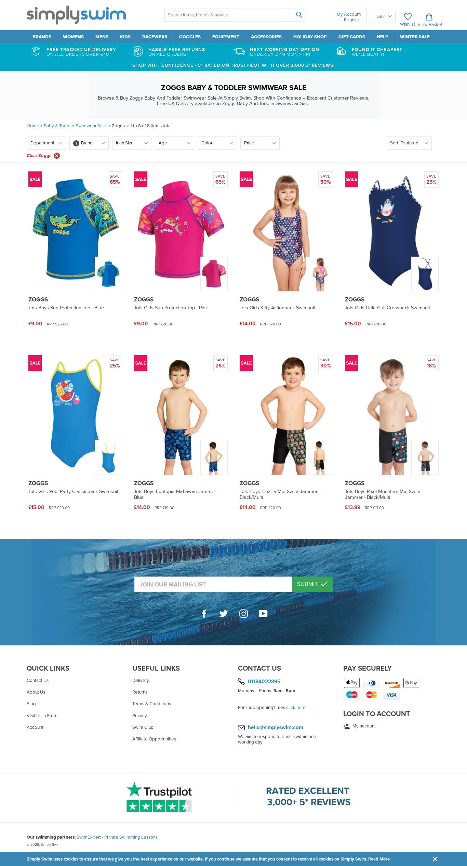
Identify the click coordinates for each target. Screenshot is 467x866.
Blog (31, 704)
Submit (308, 584)
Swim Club (143, 727)
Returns (139, 692)
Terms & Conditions (151, 704)
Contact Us (38, 680)
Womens (73, 37)
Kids (125, 37)
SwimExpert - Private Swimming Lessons (117, 837)
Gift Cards (351, 37)
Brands (41, 37)
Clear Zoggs (39, 155)
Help (382, 37)
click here (296, 707)
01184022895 (264, 681)
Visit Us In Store (42, 716)
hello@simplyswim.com (275, 727)
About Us (36, 692)
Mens (101, 37)
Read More (379, 859)
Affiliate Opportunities (154, 739)
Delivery (140, 680)
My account (363, 726)
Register (352, 20)
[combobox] (235, 15)
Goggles (190, 37)
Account (35, 727)
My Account (349, 14)
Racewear (155, 37)
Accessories (266, 37)
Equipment (225, 37)
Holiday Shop (310, 37)
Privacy (139, 716)
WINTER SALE (415, 37)
